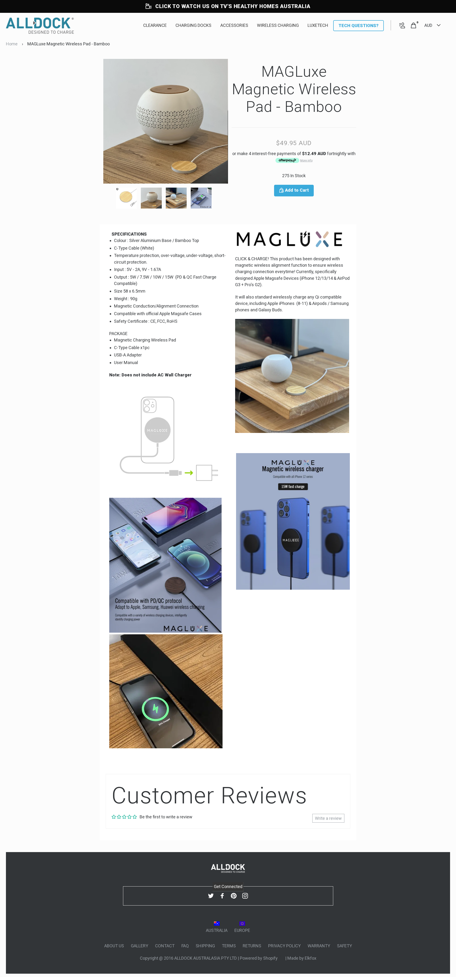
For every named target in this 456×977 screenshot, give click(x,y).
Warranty (319, 945)
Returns (252, 945)
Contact (165, 945)
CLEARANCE (155, 25)
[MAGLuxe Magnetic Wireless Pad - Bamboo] (128, 198)
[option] (165, 121)
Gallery (139, 945)
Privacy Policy (284, 945)
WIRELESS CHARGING (278, 25)
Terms (229, 945)
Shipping (205, 945)
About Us (114, 945)
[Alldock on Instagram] (245, 895)
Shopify (271, 958)
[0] (413, 25)
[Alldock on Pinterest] (234, 895)
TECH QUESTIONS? (358, 25)
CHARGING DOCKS (193, 25)
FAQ (185, 945)
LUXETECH (318, 25)
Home (12, 43)
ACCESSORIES (234, 25)
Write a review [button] (328, 818)
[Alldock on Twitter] (211, 895)
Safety (344, 945)
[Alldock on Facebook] (222, 895)
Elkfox (310, 958)
